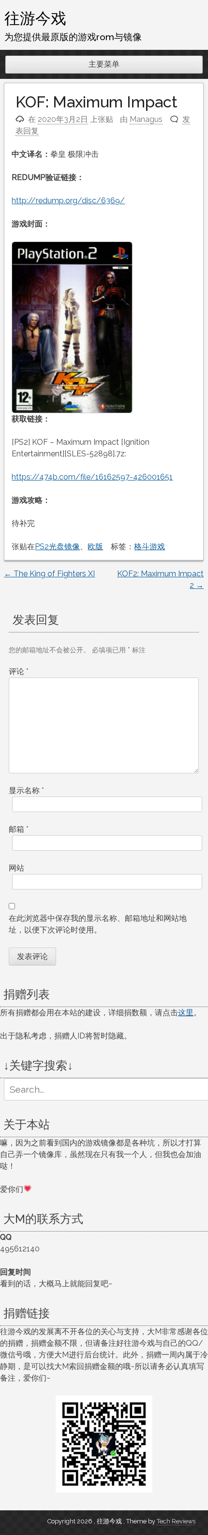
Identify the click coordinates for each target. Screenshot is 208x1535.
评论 (19, 671)
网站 (16, 868)
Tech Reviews (176, 1521)
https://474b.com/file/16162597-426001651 (92, 477)
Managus (146, 119)
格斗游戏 (149, 546)
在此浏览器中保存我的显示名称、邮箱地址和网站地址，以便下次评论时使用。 (98, 924)
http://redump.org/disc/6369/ (68, 200)
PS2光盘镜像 (57, 546)
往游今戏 (35, 18)
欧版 (95, 546)
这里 (185, 1012)
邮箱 (19, 829)
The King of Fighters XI (49, 573)
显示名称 (26, 790)
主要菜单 (104, 64)
